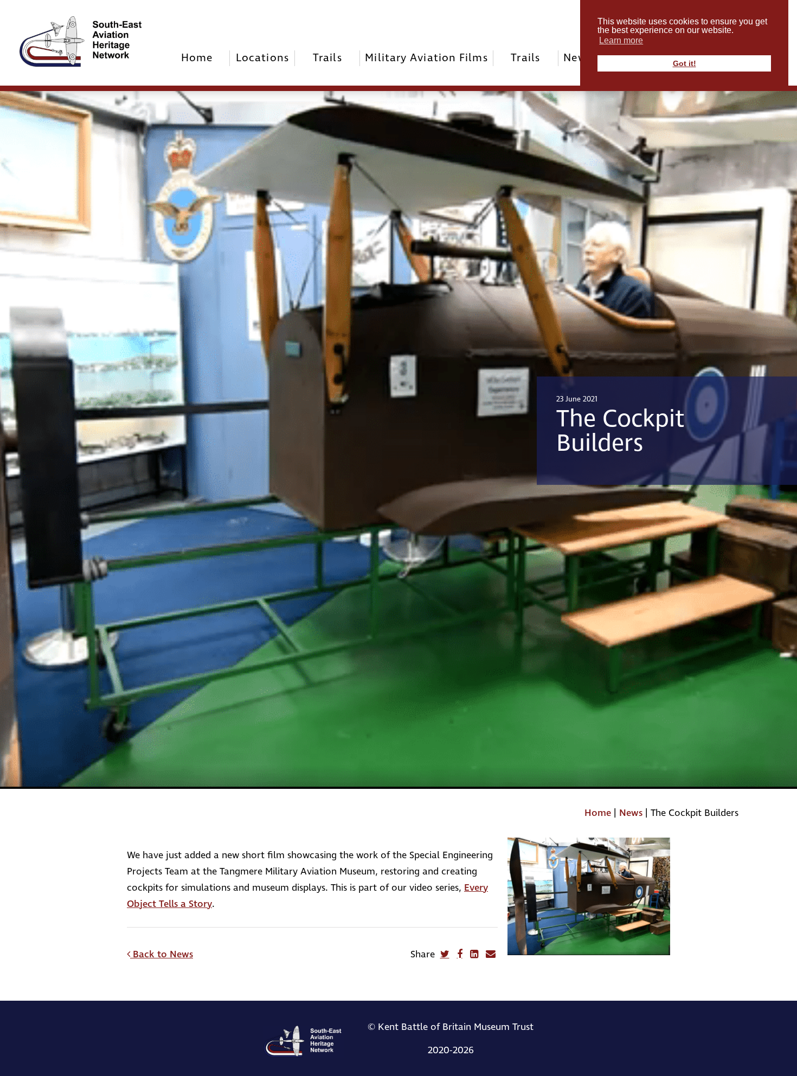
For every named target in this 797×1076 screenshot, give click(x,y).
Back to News (161, 954)
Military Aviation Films (426, 58)
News (630, 813)
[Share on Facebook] (459, 954)
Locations (262, 58)
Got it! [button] (684, 63)
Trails (327, 58)
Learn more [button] (621, 40)
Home (197, 58)
